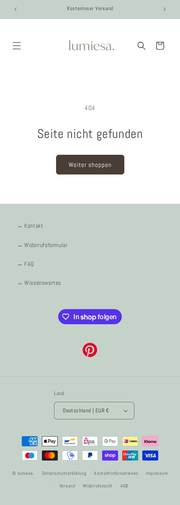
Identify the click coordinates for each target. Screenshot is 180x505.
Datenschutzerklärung (64, 473)
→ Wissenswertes (39, 282)
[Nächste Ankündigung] (164, 9)
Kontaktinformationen (116, 473)
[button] (17, 45)
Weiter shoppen (90, 165)
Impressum (157, 473)
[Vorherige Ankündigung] (15, 9)
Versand (67, 486)
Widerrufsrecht (98, 486)
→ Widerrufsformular (42, 245)
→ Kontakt (30, 225)
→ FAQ (25, 264)
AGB (125, 486)
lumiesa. (26, 473)
